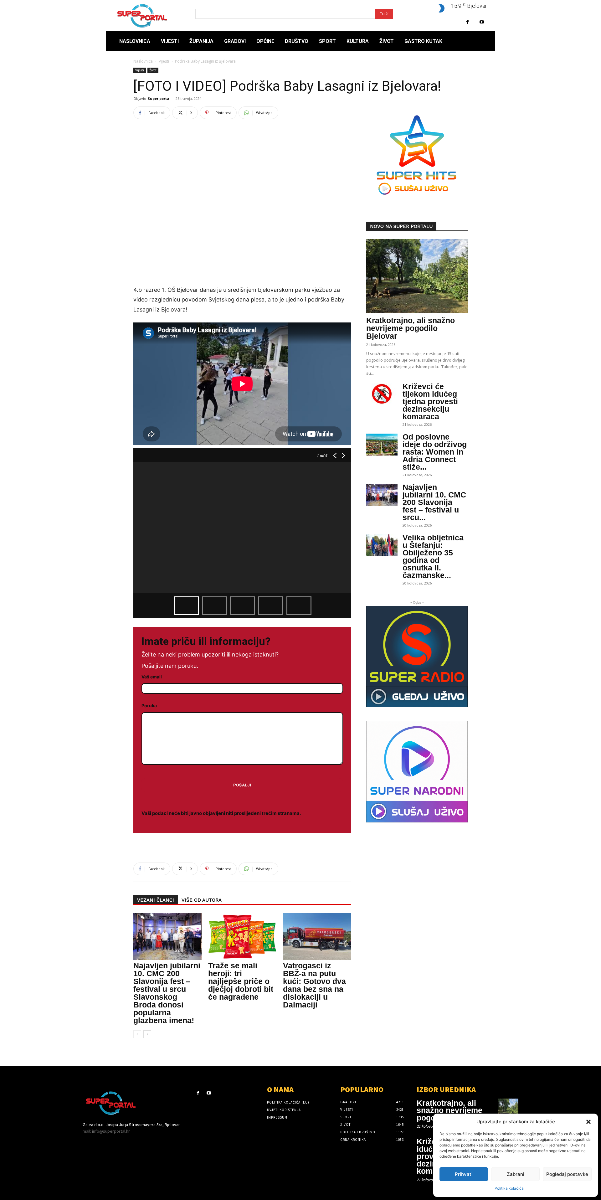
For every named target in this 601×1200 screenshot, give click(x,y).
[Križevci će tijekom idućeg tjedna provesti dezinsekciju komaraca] (382, 394)
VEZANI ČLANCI (155, 900)
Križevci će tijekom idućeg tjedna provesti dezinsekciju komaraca (430, 401)
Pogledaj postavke (567, 1174)
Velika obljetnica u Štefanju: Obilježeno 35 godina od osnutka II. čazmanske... (433, 556)
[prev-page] (137, 1034)
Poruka (149, 705)
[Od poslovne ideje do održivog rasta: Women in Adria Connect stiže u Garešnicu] (382, 445)
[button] (588, 1122)
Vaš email (151, 676)
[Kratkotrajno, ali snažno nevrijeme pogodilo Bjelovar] (417, 276)
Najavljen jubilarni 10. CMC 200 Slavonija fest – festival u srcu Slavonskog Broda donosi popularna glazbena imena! (166, 993)
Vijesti (164, 61)
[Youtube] (481, 22)
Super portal (159, 98)
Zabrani (515, 1174)
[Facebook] (467, 22)
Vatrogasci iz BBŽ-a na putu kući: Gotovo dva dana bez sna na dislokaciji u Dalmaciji (314, 985)
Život (153, 70)
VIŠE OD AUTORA (202, 900)
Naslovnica (143, 61)
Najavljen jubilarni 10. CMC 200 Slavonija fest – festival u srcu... (434, 502)
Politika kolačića (509, 1188)
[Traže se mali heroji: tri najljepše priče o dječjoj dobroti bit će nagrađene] (242, 936)
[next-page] (147, 1034)
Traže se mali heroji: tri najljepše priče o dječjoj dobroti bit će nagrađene (240, 981)
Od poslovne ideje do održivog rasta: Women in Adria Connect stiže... (435, 451)
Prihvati (464, 1174)
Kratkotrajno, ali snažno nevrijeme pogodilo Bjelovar (410, 328)
